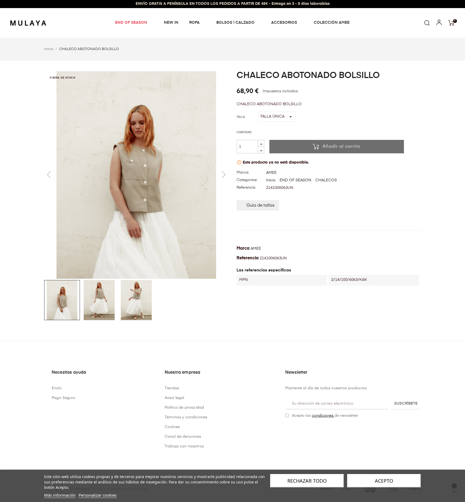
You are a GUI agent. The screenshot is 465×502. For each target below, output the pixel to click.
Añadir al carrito (341, 146)
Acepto (384, 481)
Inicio (271, 180)
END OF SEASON (295, 180)
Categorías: (247, 180)
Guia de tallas (260, 205)
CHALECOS (326, 180)
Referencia (246, 187)
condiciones (323, 416)
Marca (243, 248)
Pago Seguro (64, 398)
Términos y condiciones (186, 417)
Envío (57, 388)
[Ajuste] (439, 24)
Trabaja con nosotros (184, 446)
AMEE (271, 173)
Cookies (172, 427)
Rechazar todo (307, 481)
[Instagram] (296, 429)
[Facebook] (287, 429)
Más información (60, 495)
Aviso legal (174, 398)
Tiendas (172, 388)
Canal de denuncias (183, 437)
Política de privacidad (184, 407)
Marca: (243, 172)
